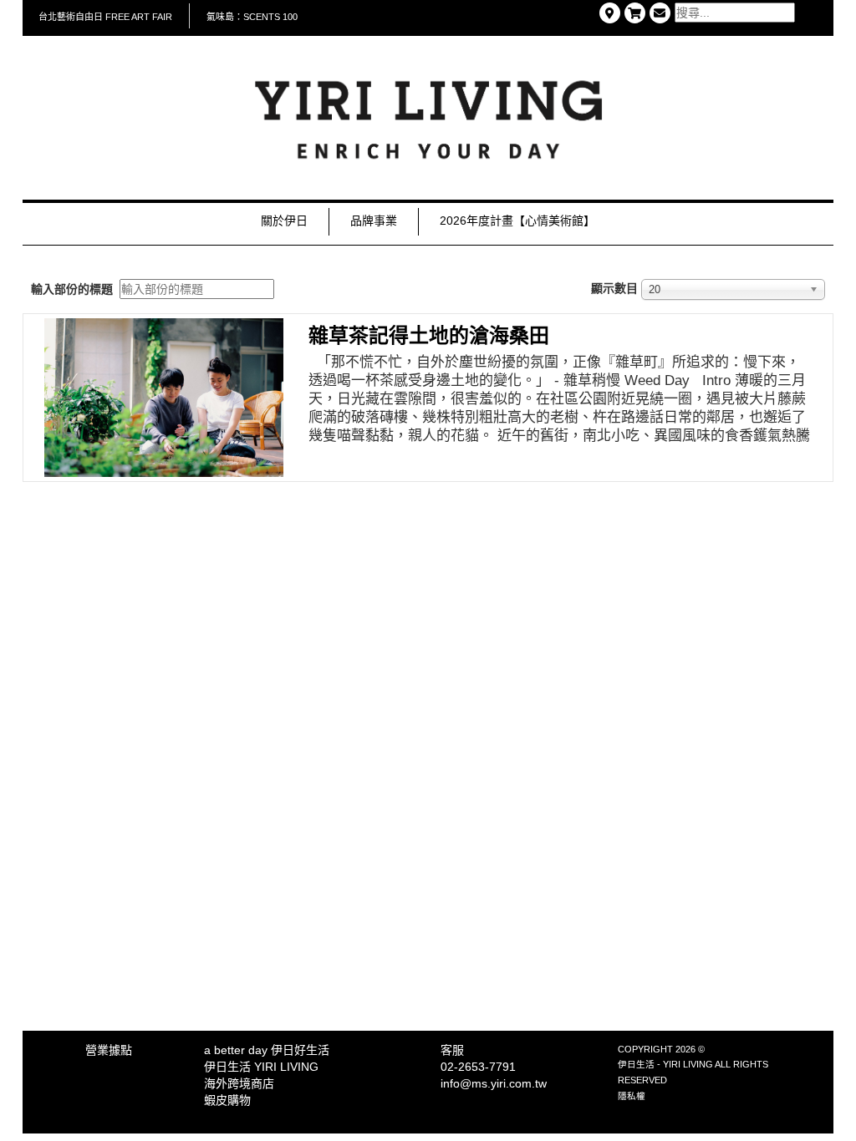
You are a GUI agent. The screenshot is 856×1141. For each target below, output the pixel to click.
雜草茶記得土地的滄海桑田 (428, 335)
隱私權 (631, 1096)
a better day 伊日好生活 (266, 1050)
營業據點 (108, 1050)
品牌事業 (373, 220)
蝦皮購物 (227, 1100)
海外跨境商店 (239, 1083)
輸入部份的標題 (73, 289)
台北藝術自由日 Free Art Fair (105, 17)
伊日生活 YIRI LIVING (261, 1066)
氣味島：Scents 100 (252, 17)
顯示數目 (614, 288)
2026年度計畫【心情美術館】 (517, 220)
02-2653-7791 (478, 1066)
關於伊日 (284, 220)
